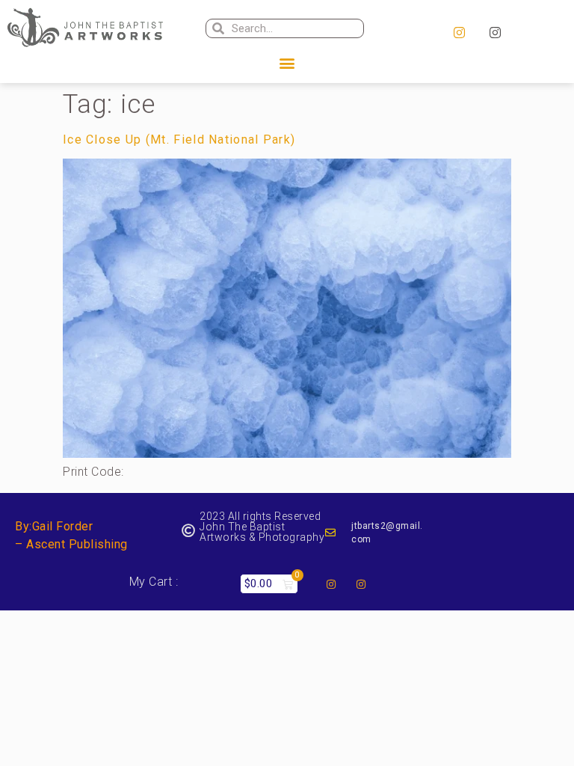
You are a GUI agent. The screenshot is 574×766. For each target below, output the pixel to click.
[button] (287, 63)
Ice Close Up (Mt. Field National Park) (179, 139)
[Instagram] (459, 33)
